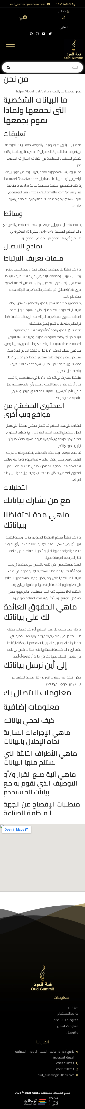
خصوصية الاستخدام (65, 1020)
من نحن (73, 1007)
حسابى (62, 11)
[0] (21, 19)
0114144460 (62, 4)
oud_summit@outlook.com (28, 4)
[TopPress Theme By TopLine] (41, 1104)
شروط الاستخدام (67, 1013)
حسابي (63, 27)
